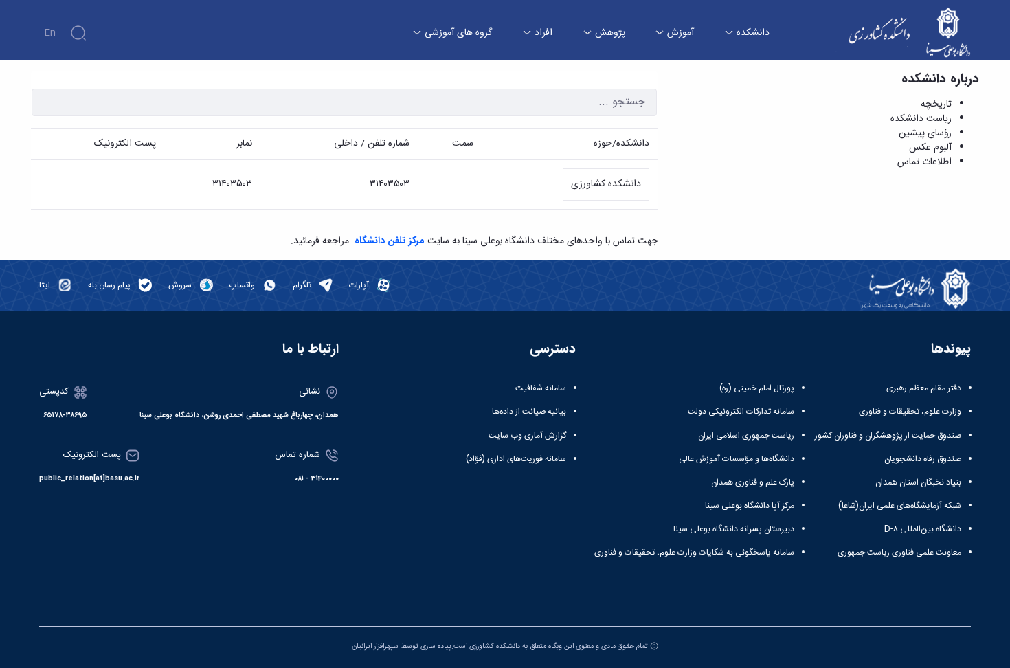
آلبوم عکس (930, 148)
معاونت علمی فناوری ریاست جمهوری (899, 552)
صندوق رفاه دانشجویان (922, 459)
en (50, 33)
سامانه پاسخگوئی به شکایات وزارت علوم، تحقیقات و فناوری (694, 552)
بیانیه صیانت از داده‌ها (529, 412)
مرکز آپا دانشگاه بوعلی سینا (749, 506)
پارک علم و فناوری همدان (752, 482)
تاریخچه (936, 104)
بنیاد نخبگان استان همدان (918, 482)
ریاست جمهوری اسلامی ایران (746, 436)
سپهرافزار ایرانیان (375, 646)
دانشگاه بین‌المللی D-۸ (922, 529)
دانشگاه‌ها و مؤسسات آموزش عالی (736, 459)
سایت (402, 241)
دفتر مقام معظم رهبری (923, 388)
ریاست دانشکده (921, 119)
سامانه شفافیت (540, 388)
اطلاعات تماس (924, 162)
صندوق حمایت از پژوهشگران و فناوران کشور (888, 436)
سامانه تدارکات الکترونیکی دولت (741, 412)
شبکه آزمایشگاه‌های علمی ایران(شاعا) (899, 506)
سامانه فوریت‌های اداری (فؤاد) (516, 459)
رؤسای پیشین (925, 133)
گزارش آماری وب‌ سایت (527, 436)
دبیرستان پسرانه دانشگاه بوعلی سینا (733, 529)
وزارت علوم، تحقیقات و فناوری (910, 412)
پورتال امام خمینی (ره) (756, 388)
